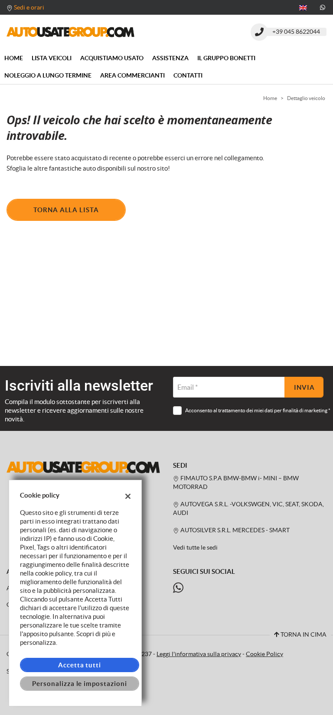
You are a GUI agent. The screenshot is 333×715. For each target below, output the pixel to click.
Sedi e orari (29, 7)
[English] (303, 6)
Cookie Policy (264, 654)
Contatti (187, 75)
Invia (304, 387)
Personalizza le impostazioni (79, 683)
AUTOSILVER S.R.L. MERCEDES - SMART (234, 530)
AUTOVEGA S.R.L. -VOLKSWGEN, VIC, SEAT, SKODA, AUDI (248, 508)
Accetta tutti (79, 665)
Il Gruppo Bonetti (226, 58)
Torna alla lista (66, 210)
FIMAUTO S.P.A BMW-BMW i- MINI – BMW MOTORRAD (236, 482)
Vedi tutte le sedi (195, 547)
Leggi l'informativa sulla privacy (199, 654)
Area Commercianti (132, 75)
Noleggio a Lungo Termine (47, 75)
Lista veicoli (52, 58)
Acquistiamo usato (112, 58)
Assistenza (170, 58)
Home (13, 58)
